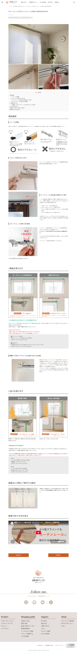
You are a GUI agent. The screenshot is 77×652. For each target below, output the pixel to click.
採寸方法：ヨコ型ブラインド (27, 17)
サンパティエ (5, 628)
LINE (42, 628)
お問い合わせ (45, 626)
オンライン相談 (45, 631)
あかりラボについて (67, 623)
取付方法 (44, 623)
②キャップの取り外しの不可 (18, 98)
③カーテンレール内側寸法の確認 (19, 101)
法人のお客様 (45, 634)
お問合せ (57, 2)
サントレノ (4, 626)
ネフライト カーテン (7, 623)
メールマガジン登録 (27, 631)
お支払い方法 (25, 621)
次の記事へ (58, 555)
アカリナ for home (7, 621)
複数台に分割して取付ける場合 (16, 107)
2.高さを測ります (13, 106)
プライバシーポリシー (59, 645)
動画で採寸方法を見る (14, 109)
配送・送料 (24, 623)
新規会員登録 (25, 628)
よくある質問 (43, 2)
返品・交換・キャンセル (28, 626)
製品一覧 (23, 2)
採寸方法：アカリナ (17, 17)
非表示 (39, 92)
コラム (63, 626)
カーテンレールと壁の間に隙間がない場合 (21, 100)
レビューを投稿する (27, 634)
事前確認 (11, 95)
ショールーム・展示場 (67, 621)
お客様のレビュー (33, 2)
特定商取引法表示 (49, 645)
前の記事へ (18, 555)
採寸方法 (50, 2)
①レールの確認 (15, 96)
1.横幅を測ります (13, 103)
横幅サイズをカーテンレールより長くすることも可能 (23, 104)
